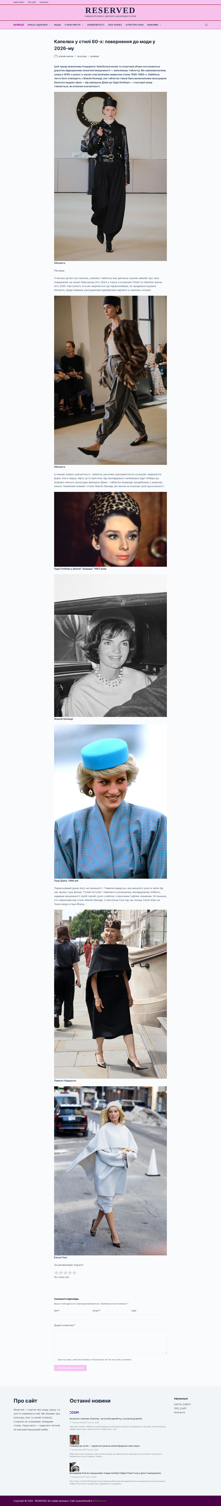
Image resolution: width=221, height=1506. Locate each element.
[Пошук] (206, 25)
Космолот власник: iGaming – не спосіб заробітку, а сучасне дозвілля (106, 1418)
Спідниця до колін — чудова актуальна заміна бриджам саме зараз (105, 1446)
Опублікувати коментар (70, 1367)
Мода (57, 24)
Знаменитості (95, 24)
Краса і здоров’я (38, 24)
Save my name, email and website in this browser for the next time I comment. (95, 1359)
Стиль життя (72, 24)
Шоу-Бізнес (115, 24)
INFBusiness (99, 1500)
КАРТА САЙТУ (19, 2)
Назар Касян (77, 1477)
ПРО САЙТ (32, 2)
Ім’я (57, 1310)
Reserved (110, 10)
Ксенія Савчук (78, 1450)
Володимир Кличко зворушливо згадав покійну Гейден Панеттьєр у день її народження (115, 1473)
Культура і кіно (135, 24)
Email (96, 1310)
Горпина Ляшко (78, 1422)
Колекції (19, 24)
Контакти (44, 2)
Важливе (152, 24)
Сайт (134, 1310)
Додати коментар (64, 1325)
